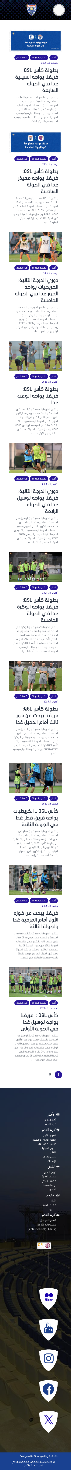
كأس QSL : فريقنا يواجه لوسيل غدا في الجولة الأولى (39, 1022)
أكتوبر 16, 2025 (50, 592)
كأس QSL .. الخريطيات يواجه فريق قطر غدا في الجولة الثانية (35, 818)
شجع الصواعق (48, 1220)
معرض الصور (49, 1205)
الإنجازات (51, 1161)
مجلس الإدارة (49, 1176)
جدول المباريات (48, 1148)
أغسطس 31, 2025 (49, 1008)
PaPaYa (53, 1456)
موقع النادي (49, 1181)
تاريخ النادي (50, 1172)
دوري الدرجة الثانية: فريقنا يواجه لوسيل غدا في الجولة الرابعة (37, 501)
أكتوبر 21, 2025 (50, 484)
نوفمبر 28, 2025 (49, 63)
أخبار (53, 57)
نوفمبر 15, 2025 (50, 164)
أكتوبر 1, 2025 (51, 701)
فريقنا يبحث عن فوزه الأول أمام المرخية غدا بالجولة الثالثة (35, 920)
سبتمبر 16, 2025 (50, 906)
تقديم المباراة (39, 57)
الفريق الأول (49, 1135)
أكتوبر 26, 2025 (50, 382)
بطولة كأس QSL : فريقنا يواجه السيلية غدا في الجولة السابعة (36, 80)
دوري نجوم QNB (47, 1144)
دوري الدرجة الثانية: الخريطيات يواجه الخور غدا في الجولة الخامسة (36, 290)
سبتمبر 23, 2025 (50, 803)
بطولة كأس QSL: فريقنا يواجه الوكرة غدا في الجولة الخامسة (37, 610)
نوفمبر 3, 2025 (50, 273)
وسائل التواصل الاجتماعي (42, 1229)
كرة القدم (21, 57)
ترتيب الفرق (49, 1156)
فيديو (52, 1209)
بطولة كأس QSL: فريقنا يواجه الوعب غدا (37, 396)
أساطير (52, 1189)
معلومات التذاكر (46, 1224)
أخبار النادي (50, 1119)
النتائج (53, 1152)
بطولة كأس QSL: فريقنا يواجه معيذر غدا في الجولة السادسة (38, 181)
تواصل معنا (50, 1185)
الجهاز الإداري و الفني (44, 1139)
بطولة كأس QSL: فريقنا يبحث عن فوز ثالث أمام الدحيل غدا (37, 715)
